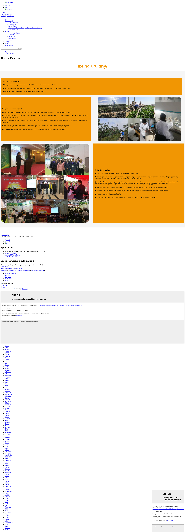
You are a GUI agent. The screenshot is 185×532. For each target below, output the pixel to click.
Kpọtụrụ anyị (9, 45)
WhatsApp (25, 289)
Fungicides (11, 36)
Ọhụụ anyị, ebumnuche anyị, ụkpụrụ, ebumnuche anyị (25, 28)
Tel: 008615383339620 (12, 257)
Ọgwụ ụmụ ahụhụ (14, 33)
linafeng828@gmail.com (12, 255)
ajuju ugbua (4, 266)
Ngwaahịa (8, 31)
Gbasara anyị (9, 21)
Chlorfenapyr (26, 270)
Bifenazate (4, 270)
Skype (3, 287)
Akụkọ (7, 41)
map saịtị (19, 268)
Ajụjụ (6, 43)
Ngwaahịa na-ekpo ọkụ (8, 268)
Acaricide (11, 35)
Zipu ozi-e (4, 285)
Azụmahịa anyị (13, 22)
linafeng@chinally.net (11, 253)
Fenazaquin (18, 270)
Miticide (41, 270)
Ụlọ (6, 19)
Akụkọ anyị (12, 24)
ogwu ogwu (12, 38)
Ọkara (10, 40)
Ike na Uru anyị (13, 26)
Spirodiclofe (35, 270)
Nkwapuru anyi (13, 29)
